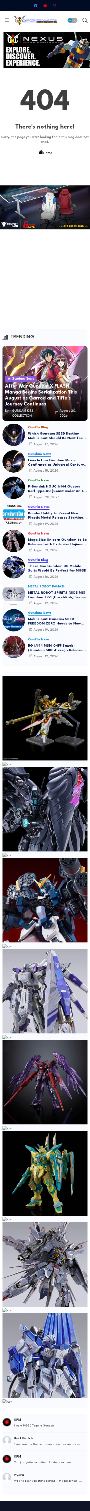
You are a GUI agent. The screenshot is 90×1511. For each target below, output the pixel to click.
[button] (73, 20)
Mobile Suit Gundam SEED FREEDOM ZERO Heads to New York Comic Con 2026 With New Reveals (56, 621)
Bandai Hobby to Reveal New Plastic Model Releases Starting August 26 (55, 515)
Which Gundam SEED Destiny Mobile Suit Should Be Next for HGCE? (55, 436)
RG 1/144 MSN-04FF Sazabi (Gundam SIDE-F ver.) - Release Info (55, 648)
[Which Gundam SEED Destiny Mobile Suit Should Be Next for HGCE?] (13, 435)
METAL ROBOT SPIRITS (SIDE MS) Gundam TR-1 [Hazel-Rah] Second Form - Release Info (57, 595)
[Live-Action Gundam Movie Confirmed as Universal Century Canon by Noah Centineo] (13, 461)
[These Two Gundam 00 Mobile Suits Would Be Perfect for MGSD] (13, 567)
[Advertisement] (45, 282)
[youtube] (45, 5)
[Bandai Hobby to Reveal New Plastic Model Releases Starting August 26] (13, 514)
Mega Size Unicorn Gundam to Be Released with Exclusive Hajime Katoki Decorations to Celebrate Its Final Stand (57, 542)
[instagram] (54, 5)
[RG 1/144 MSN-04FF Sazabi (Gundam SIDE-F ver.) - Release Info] (13, 647)
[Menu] (7, 20)
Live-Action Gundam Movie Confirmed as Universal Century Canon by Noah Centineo (56, 462)
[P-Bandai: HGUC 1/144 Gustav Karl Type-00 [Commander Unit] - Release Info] (13, 488)
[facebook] (35, 5)
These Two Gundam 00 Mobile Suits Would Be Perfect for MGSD (57, 568)
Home (47, 152)
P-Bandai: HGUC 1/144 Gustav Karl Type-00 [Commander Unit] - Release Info (57, 489)
